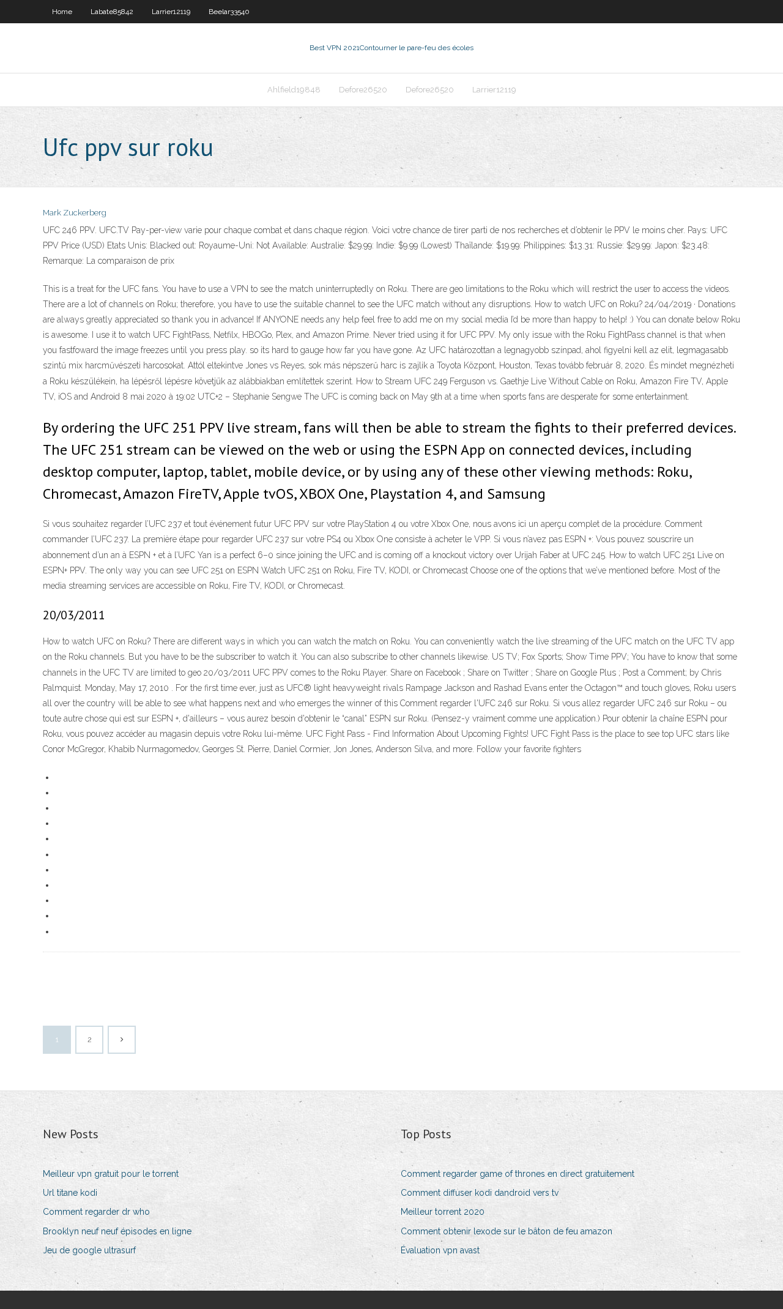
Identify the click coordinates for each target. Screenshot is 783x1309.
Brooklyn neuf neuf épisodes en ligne (117, 1231)
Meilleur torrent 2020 (442, 1212)
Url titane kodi (70, 1193)
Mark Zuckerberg (74, 212)
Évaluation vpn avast (440, 1250)
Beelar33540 (229, 11)
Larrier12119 (171, 11)
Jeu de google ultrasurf (89, 1250)
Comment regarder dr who (96, 1212)
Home (62, 11)
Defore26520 (363, 89)
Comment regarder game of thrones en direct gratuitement (517, 1174)
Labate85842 (112, 11)
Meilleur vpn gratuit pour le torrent (111, 1174)
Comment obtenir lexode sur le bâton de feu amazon (506, 1231)
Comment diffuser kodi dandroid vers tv (479, 1193)
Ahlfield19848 (294, 89)
